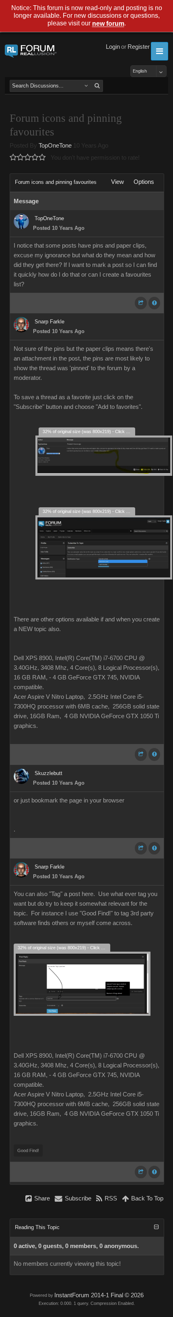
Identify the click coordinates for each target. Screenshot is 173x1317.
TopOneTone (55, 145)
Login (113, 47)
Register (139, 47)
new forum (108, 24)
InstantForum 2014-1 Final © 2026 (99, 1295)
